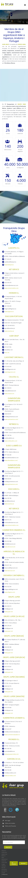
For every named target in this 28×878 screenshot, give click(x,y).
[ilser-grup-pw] (13, 783)
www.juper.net (9, 611)
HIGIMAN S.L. (14, 293)
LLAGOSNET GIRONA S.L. (14, 357)
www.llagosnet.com (10, 372)
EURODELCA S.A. (14, 759)
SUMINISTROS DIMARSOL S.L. (14, 530)
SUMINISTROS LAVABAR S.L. (14, 718)
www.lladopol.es (9, 265)
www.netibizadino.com (11, 441)
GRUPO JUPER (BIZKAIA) (14, 636)
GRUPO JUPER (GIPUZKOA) (14, 657)
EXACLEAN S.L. (14, 489)
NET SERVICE (14, 269)
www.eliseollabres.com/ (11, 460)
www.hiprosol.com (10, 570)
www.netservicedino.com (11, 288)
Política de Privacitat (10, 826)
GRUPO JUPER (14, 597)
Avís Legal (7, 820)
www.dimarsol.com (10, 547)
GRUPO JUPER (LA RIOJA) (14, 616)
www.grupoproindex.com (12, 754)
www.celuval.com (9, 393)
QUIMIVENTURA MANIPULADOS (14, 399)
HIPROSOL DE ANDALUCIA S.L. (14, 552)
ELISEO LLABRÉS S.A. (14, 445)
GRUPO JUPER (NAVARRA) (14, 677)
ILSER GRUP (5, 44)
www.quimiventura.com (11, 484)
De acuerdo (14, 863)
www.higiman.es (9, 311)
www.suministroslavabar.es (12, 734)
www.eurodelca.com (10, 775)
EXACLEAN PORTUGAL (14, 316)
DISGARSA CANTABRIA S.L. (14, 575)
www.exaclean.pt (9, 331)
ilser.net (7, 352)
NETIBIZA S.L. (14, 424)
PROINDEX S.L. (14, 739)
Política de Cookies (10, 823)
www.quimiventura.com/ (11, 419)
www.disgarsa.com (10, 592)
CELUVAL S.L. (14, 377)
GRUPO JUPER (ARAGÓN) (14, 696)
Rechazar (23, 863)
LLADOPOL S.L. (14, 248)
